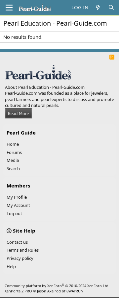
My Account (18, 205)
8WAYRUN (74, 290)
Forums (14, 152)
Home (13, 144)
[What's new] (98, 7)
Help (11, 266)
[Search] (111, 7)
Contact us (17, 242)
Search (13, 168)
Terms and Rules (23, 250)
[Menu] (9, 7)
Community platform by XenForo (57, 285)
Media (13, 160)
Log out (14, 213)
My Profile (17, 197)
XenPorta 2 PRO (18, 290)
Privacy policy (20, 258)
